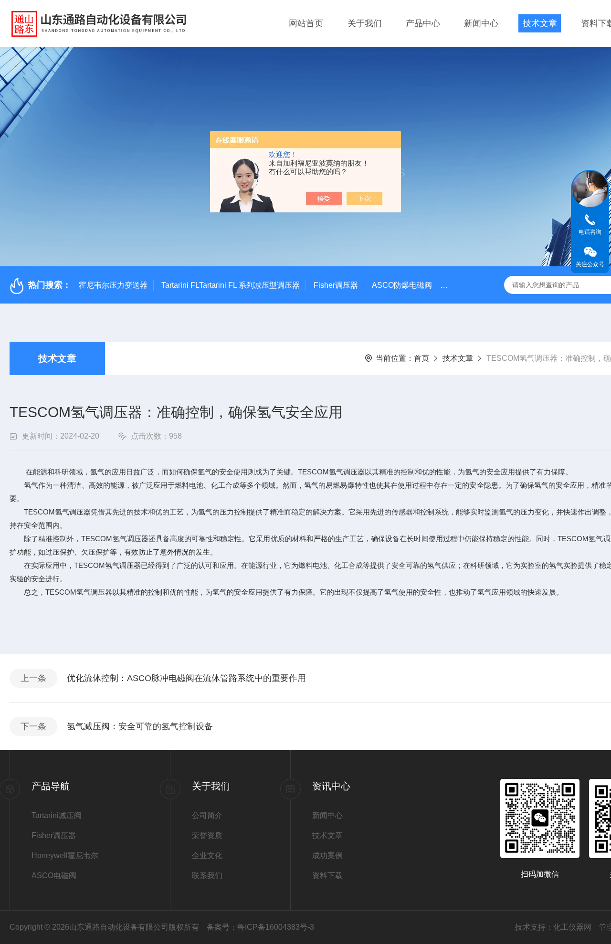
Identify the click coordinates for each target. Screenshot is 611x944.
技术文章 (540, 23)
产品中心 (423, 23)
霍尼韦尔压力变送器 (113, 285)
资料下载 (327, 875)
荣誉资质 (207, 835)
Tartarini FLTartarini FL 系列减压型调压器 (230, 285)
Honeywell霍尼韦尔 (65, 855)
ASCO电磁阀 (54, 875)
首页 (421, 358)
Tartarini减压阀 (57, 815)
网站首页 (306, 23)
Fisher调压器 (336, 285)
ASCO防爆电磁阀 (402, 285)
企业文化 (207, 855)
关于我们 (365, 23)
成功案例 (327, 855)
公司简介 (207, 815)
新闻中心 (481, 23)
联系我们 (207, 875)
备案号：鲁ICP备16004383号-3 (260, 927)
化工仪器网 (572, 927)
